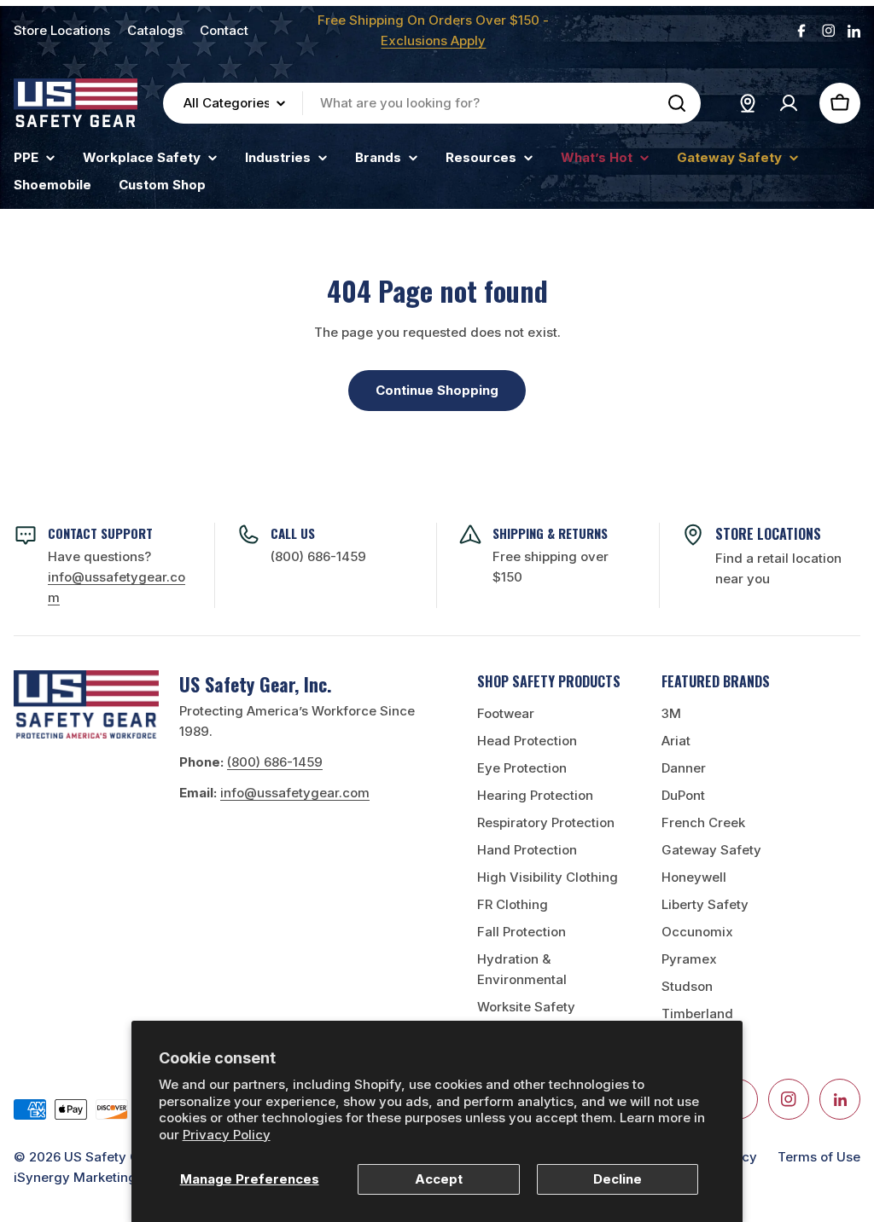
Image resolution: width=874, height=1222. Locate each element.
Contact (224, 30)
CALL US (293, 533)
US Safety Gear (112, 1157)
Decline (617, 1179)
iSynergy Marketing (75, 1177)
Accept (439, 1179)
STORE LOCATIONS (768, 534)
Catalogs (155, 30)
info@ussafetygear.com (295, 793)
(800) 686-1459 (318, 556)
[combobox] (432, 103)
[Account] (788, 103)
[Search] (677, 103)
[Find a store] (747, 103)
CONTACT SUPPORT (100, 533)
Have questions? (116, 576)
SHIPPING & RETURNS (550, 533)
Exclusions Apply (433, 40)
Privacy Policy (227, 1134)
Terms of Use (819, 1157)
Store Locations (62, 30)
